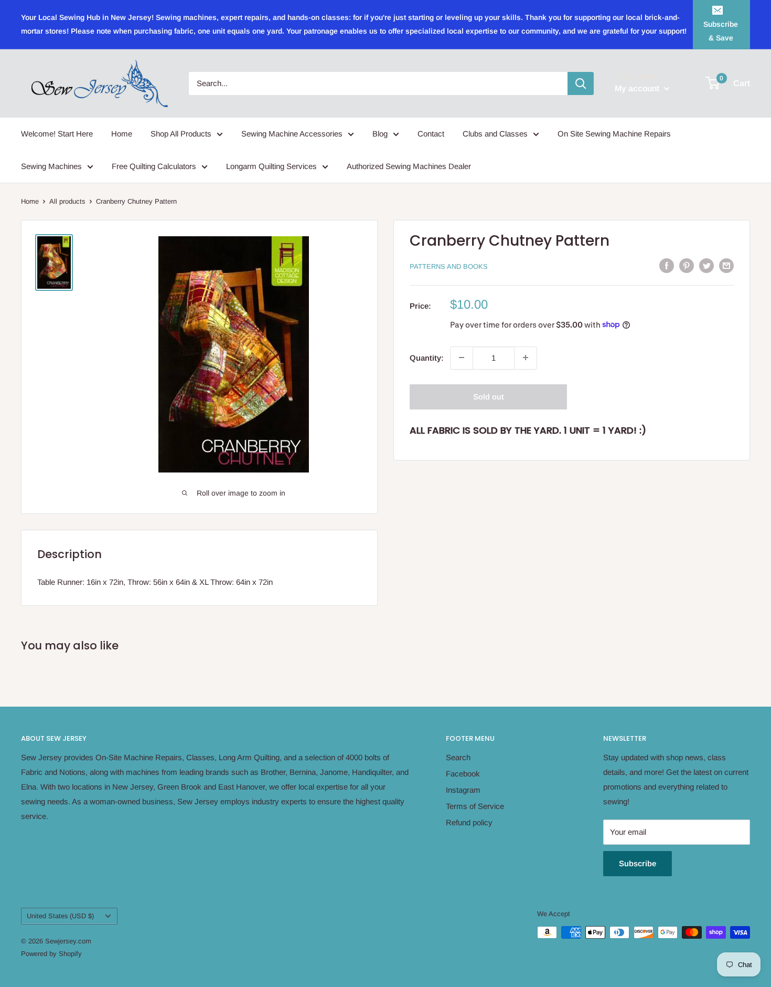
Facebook (463, 773)
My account (638, 88)
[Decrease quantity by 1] (462, 357)
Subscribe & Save (720, 31)
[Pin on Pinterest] (686, 265)
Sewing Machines (51, 166)
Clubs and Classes (495, 133)
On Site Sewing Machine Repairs (614, 133)
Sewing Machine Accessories (291, 133)
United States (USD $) (60, 916)
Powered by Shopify (51, 954)
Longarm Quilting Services (271, 166)
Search (458, 757)
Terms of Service (475, 806)
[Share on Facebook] (666, 265)
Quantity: (427, 357)
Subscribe (637, 863)
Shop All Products (181, 133)
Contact (430, 133)
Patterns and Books (449, 266)
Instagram (463, 789)
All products (67, 201)
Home (121, 133)
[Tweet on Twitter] (706, 265)
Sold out (488, 396)
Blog (380, 133)
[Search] (580, 83)
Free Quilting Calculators (154, 166)
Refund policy (469, 822)
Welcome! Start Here (57, 133)
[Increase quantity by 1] (526, 357)
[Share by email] (726, 265)
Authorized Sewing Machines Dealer (409, 166)
